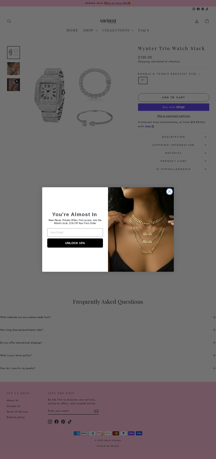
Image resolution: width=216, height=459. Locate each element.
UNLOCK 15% (75, 243)
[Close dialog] (169, 192)
